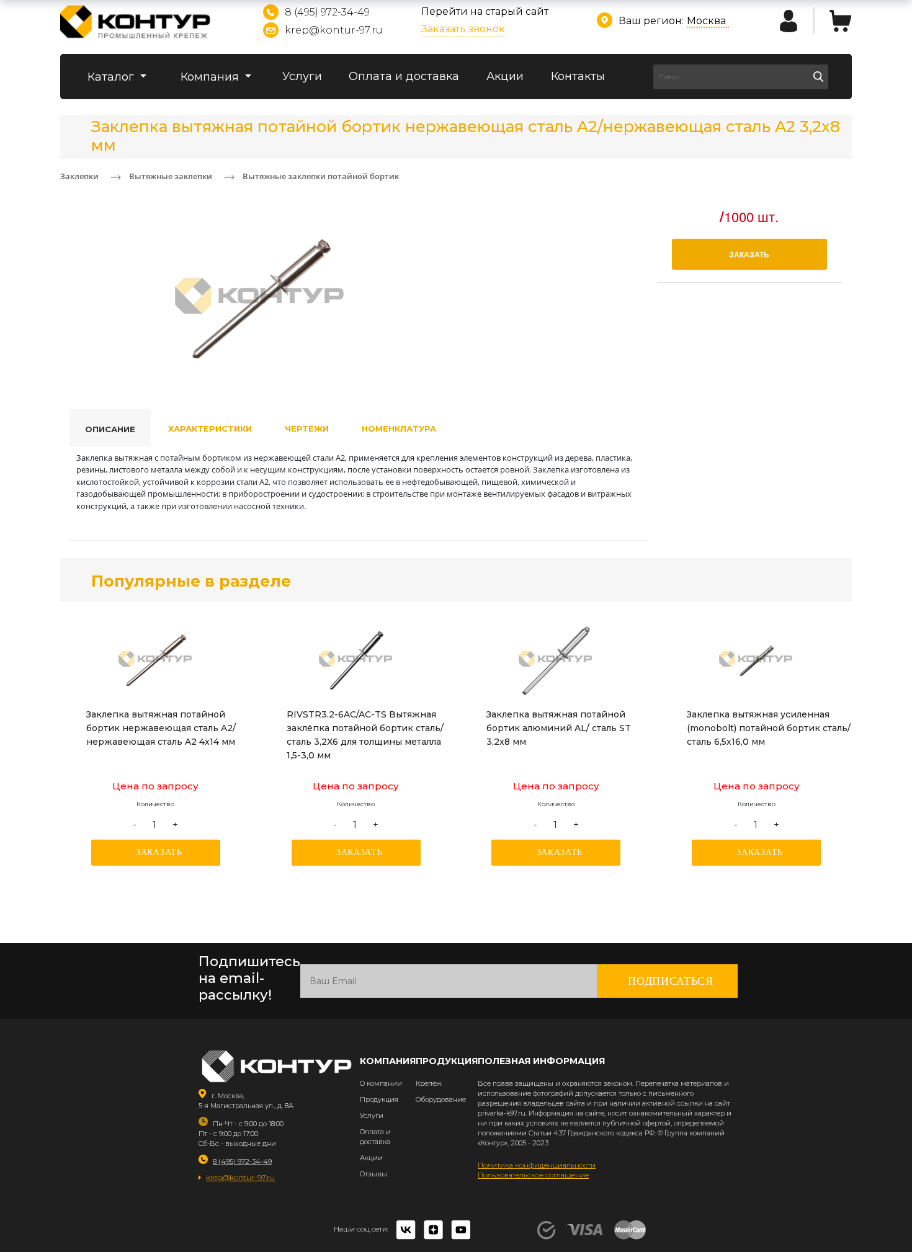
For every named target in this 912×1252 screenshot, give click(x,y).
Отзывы (373, 1174)
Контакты (578, 76)
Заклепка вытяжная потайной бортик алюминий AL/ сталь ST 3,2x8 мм (558, 728)
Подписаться (670, 981)
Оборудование (441, 1099)
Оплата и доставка (404, 76)
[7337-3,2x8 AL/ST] (556, 661)
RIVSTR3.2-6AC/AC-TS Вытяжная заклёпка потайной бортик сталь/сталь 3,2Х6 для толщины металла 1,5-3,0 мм (365, 735)
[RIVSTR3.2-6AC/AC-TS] (356, 661)
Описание (110, 429)
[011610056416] (756, 661)
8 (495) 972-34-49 (327, 12)
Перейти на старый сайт (484, 11)
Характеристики (210, 428)
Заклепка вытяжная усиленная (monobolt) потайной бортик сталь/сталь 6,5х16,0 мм (769, 728)
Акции (505, 76)
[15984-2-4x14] (156, 661)
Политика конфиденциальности (537, 1165)
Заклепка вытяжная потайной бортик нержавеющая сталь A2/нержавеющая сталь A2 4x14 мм (161, 728)
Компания (211, 77)
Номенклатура (399, 428)
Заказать (159, 852)
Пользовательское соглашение (533, 1174)
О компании (381, 1083)
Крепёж (429, 1083)
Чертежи (307, 428)
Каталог (112, 77)
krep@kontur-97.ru (334, 30)
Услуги (302, 76)
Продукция (379, 1099)
